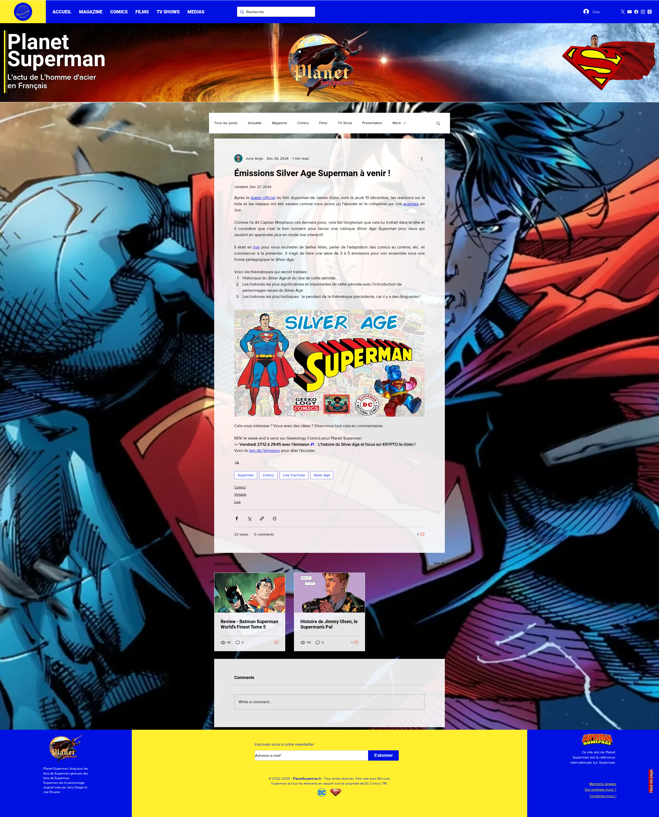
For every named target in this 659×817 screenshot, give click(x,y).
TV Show (345, 123)
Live (237, 502)
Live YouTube (294, 475)
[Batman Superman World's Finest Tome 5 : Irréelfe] (249, 593)
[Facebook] (636, 11)
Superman (246, 475)
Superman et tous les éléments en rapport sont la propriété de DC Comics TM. (329, 783)
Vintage (240, 494)
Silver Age (322, 475)
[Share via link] (261, 518)
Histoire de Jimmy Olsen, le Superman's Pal (329, 624)
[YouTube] (629, 11)
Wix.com (383, 778)
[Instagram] (643, 11)
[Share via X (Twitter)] (249, 518)
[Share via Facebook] (236, 518)
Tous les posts (226, 123)
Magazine (279, 123)
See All (439, 563)
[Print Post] (274, 518)
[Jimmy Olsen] (329, 593)
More (397, 123)
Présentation (372, 123)
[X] (623, 11)
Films (323, 123)
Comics (303, 123)
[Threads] (649, 11)
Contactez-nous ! (602, 796)
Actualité (255, 123)
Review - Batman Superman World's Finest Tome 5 (249, 624)
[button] (142, 12)
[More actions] (422, 158)
